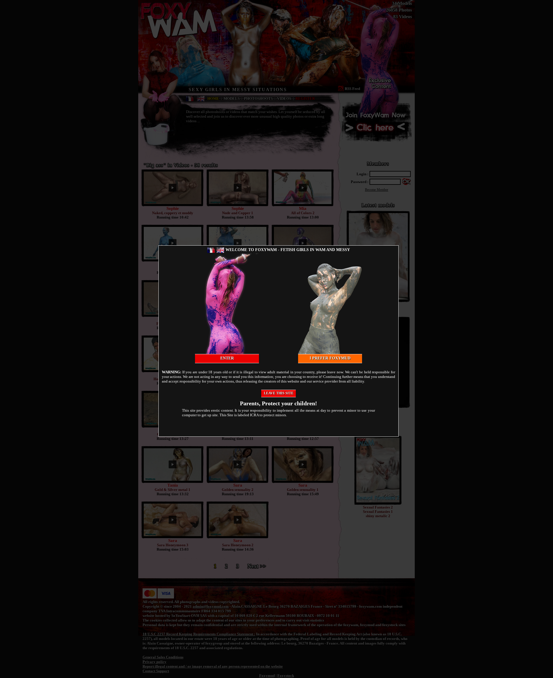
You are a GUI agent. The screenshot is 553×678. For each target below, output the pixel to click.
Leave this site (278, 393)
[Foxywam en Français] (211, 250)
